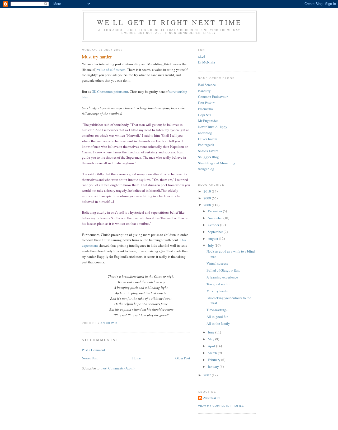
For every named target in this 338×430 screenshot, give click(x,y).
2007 (208, 375)
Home (136, 358)
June (211, 332)
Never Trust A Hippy (212, 126)
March (213, 352)
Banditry (204, 90)
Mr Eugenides (208, 120)
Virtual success (217, 263)
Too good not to (217, 284)
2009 (208, 198)
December (215, 211)
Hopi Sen (204, 114)
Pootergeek (206, 144)
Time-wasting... (217, 309)
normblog (205, 132)
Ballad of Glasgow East (223, 270)
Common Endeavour (213, 96)
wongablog (206, 168)
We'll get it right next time (169, 22)
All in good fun (217, 316)
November (215, 218)
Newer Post (90, 358)
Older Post (182, 358)
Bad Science (207, 84)
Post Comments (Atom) (117, 368)
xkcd (201, 56)
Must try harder (217, 291)
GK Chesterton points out (110, 91)
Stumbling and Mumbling (216, 163)
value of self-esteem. (111, 69)
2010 (208, 191)
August (213, 238)
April (212, 346)
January (214, 366)
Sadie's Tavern (208, 150)
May (211, 339)
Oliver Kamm (207, 138)
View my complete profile (221, 405)
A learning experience (222, 277)
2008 (208, 205)
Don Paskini (206, 102)
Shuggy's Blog (208, 156)
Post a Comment (93, 349)
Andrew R (211, 397)
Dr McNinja (206, 62)
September (216, 231)
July (211, 245)
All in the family (218, 323)
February (214, 359)
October (214, 224)
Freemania (205, 108)
